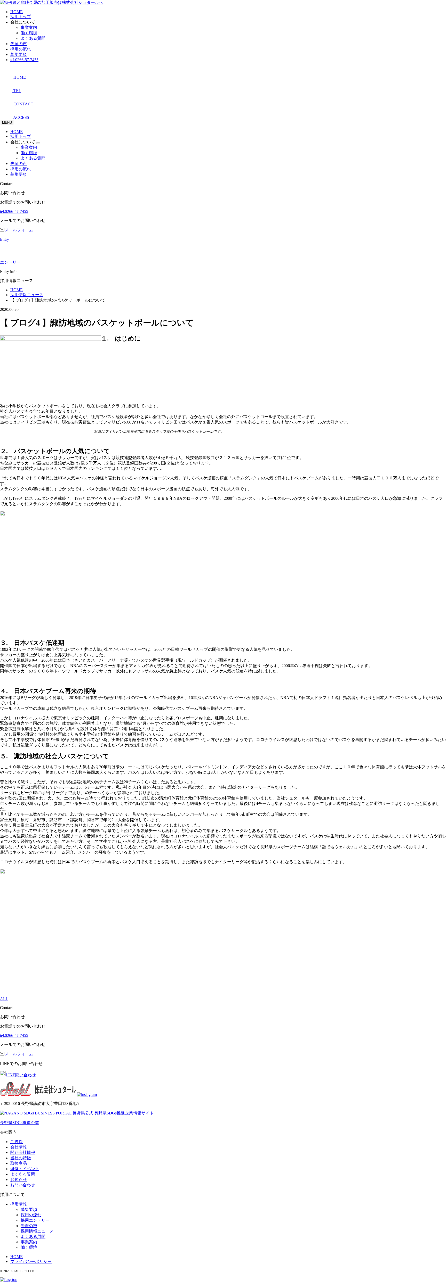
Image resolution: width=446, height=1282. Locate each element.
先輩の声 (18, 43)
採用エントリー (35, 1220)
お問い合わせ (22, 1185)
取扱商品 (18, 1163)
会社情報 (18, 1147)
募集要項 (18, 54)
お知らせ (18, 1179)
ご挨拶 (16, 1141)
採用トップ (20, 16)
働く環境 (29, 33)
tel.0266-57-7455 (24, 59)
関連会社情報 (22, 1152)
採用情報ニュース (37, 1231)
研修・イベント (24, 1169)
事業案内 (29, 27)
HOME (16, 12)
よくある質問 (33, 38)
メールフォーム (18, 230)
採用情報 (18, 1204)
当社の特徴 (20, 1158)
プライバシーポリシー (31, 1261)
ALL (4, 999)
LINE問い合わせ (21, 1075)
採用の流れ (20, 49)
